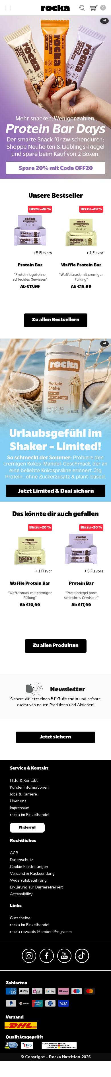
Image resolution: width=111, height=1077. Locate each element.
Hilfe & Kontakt (24, 780)
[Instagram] (29, 955)
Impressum (19, 808)
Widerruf (27, 827)
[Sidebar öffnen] (8, 8)
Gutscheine (20, 918)
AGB (14, 853)
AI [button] (104, 21)
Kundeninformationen (29, 787)
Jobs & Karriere (23, 794)
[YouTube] (64, 955)
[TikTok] (82, 955)
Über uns (18, 801)
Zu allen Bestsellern (55, 320)
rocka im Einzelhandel (30, 814)
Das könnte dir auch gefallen (55, 514)
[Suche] (82, 8)
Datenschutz (21, 860)
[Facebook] (47, 955)
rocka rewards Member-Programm (41, 931)
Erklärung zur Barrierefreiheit (36, 887)
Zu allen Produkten (56, 645)
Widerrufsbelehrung (28, 880)
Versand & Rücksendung (32, 873)
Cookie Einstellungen (29, 866)
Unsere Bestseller (55, 196)
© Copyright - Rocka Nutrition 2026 (55, 1057)
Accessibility (21, 894)
